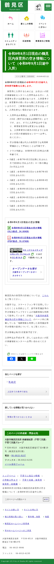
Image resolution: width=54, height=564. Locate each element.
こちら (45, 295)
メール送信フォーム (14, 464)
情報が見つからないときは (20, 417)
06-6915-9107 (18, 455)
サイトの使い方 (12, 510)
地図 (47, 517)
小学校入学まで (10, 480)
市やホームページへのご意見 (18, 530)
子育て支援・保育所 (32, 480)
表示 (46, 499)
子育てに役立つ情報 (30, 476)
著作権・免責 (34, 517)
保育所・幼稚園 (10, 484)
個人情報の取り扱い (14, 517)
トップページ (9, 476)
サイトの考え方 (31, 510)
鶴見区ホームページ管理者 (17, 524)
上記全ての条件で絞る (18, 392)
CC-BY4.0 (17, 258)
